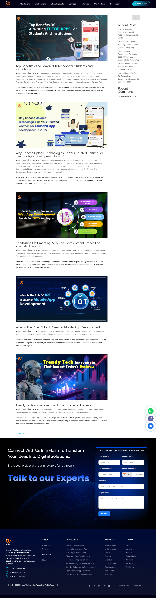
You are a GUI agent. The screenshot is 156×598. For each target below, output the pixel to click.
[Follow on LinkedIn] (104, 586)
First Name (102, 457)
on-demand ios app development (48, 172)
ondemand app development (88, 334)
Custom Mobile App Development (57, 79)
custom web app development (84, 79)
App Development (44, 76)
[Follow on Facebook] (90, 586)
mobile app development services (52, 412)
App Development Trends (67, 250)
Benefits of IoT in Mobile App (52, 331)
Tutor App (40, 82)
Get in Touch (141, 4)
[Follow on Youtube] (109, 586)
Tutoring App (97, 82)
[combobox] (127, 474)
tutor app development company (77, 82)
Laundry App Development (41, 166)
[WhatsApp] (151, 411)
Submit (104, 513)
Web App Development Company (29, 256)
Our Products (99, 4)
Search (136, 17)
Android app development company (77, 73)
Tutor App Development (53, 82)
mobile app (72, 409)
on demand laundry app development (83, 166)
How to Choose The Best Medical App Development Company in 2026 (128, 66)
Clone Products (57, 4)
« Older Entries (21, 434)
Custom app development (26, 253)
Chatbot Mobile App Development (91, 250)
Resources (114, 4)
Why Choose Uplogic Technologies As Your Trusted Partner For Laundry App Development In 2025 (59, 154)
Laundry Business (60, 166)
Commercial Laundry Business (62, 163)
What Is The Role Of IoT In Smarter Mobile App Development (58, 327)
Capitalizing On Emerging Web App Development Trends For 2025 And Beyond (58, 244)
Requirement (103, 493)
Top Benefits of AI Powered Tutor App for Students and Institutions (54, 67)
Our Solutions (40, 4)
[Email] (151, 426)
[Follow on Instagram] (99, 586)
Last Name (126, 457)
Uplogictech (23, 73)
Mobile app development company (62, 334)
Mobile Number (128, 469)
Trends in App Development (95, 253)
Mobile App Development (73, 253)
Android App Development (51, 73)
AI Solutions (25, 4)
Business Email (104, 469)
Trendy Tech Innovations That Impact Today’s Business (54, 405)
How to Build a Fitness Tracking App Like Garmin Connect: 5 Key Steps (128, 44)
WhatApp (102, 481)
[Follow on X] (95, 586)
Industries (85, 4)
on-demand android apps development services (63, 169)
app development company (63, 76)
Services (72, 4)
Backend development (84, 76)
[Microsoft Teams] (151, 418)
